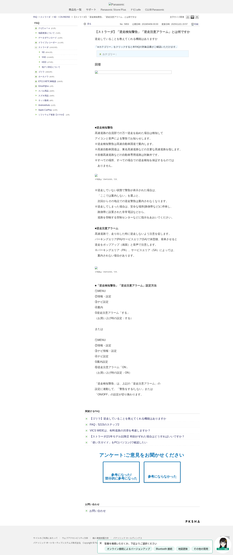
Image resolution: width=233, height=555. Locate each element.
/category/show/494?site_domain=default (36, 76)
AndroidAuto (46, 105)
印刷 (196, 24)
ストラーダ (45, 17)
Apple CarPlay (47, 110)
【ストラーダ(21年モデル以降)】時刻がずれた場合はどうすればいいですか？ (137, 436)
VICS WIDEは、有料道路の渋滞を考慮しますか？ (120, 430)
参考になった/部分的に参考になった (121, 476)
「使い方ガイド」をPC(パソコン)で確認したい (118, 442)
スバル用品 (46, 91)
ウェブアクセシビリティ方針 (75, 537)
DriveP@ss (45, 86)
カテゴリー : (109, 54)
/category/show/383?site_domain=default (36, 71)
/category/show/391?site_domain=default (36, 47)
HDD (47, 62)
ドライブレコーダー (50, 42)
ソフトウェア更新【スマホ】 (54, 115)
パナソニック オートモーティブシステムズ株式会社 (57, 542)
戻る (89, 24)
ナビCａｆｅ (47, 28)
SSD (48, 57)
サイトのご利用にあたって (45, 537)
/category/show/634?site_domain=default (36, 42)
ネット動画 (45, 100)
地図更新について (49, 33)
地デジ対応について (51, 67)
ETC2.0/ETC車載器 (50, 81)
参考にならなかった (162, 476)
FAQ (35, 17)
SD (55, 17)
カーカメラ (46, 76)
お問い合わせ (97, 510)
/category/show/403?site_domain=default (36, 86)
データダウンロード (50, 38)
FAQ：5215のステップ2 (104, 424)
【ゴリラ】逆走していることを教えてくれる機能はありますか (128, 418)
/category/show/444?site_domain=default (36, 81)
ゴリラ (45, 72)
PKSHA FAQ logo (193, 521)
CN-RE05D (65, 17)
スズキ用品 (46, 95)
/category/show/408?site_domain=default (36, 28)
